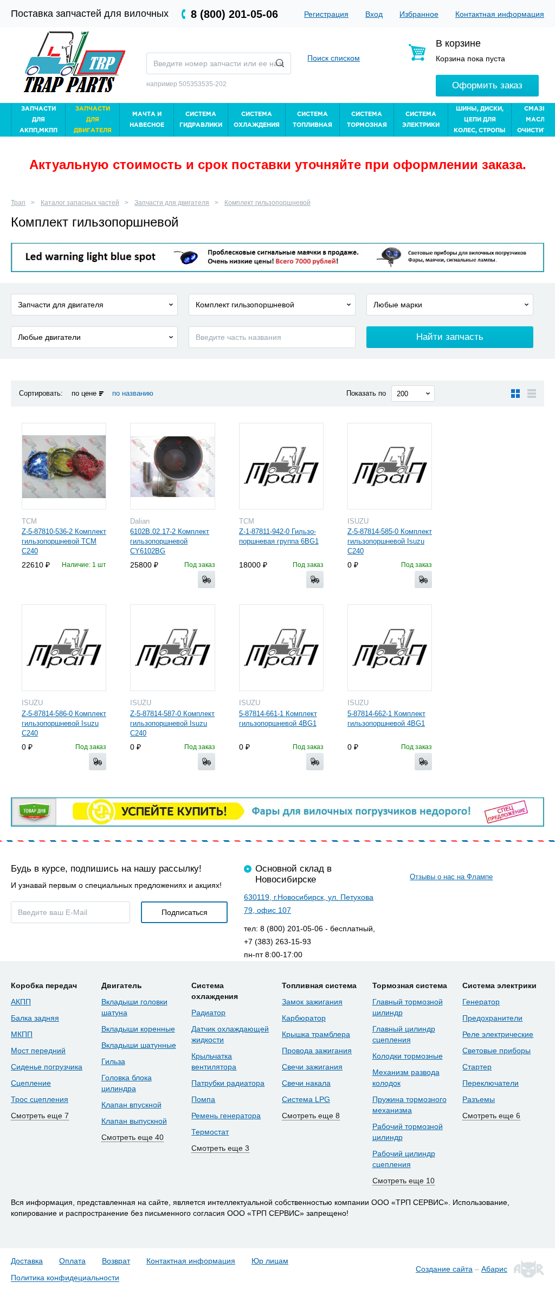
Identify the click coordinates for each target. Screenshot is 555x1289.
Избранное (418, 14)
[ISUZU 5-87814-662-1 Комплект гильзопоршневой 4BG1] (389, 647)
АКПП (21, 1001)
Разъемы (478, 1099)
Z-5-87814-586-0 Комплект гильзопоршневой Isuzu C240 (64, 723)
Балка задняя (35, 1018)
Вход (374, 14)
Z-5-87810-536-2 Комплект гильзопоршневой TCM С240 (64, 541)
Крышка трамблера (316, 1034)
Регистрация (326, 14)
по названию (132, 393)
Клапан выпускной (134, 1121)
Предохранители (492, 1018)
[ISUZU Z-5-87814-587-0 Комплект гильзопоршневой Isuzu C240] (172, 647)
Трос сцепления (39, 1099)
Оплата (72, 1260)
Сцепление (31, 1083)
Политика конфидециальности (65, 1278)
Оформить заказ (487, 85)
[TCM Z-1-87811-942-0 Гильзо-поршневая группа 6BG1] (281, 466)
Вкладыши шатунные (138, 1045)
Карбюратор (304, 1018)
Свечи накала (306, 1083)
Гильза (113, 1061)
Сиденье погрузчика (46, 1066)
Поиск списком (333, 58)
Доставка (27, 1260)
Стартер (477, 1066)
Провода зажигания (317, 1050)
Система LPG (306, 1099)
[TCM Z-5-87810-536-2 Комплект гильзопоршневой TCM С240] (64, 466)
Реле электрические (497, 1034)
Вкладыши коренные (138, 1028)
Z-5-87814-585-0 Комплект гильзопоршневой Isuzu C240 (389, 541)
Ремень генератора (226, 1115)
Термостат (210, 1131)
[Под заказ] (206, 579)
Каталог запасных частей (80, 203)
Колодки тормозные (407, 1056)
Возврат (116, 1260)
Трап (18, 203)
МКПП (22, 1034)
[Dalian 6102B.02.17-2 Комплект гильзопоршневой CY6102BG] (172, 466)
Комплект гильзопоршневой (267, 203)
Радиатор (208, 1012)
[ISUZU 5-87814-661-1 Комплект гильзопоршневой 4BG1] (281, 647)
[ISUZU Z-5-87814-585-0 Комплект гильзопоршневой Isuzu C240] (389, 466)
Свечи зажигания (312, 1066)
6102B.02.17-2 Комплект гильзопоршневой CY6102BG (169, 541)
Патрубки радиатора (227, 1083)
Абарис (494, 1269)
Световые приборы (496, 1050)
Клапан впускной (131, 1104)
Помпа (203, 1099)
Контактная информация (499, 14)
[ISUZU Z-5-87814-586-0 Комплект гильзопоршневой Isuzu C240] (64, 647)
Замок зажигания (312, 1001)
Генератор (481, 1001)
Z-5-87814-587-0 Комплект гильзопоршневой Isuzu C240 (172, 723)
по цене (84, 393)
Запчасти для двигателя (171, 203)
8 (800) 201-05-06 (234, 14)
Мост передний (38, 1050)
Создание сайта (444, 1269)
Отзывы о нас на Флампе (451, 877)
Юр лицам (269, 1260)
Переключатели (490, 1083)
